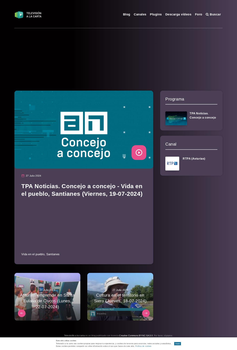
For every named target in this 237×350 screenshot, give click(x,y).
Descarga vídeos (178, 14)
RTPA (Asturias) (194, 158)
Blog (126, 14)
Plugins (156, 14)
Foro (198, 14)
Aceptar (177, 343)
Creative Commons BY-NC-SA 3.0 (136, 335)
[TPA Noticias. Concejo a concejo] (176, 118)
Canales (140, 14)
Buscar (215, 14)
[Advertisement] (118, 54)
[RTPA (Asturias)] (172, 163)
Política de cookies (143, 346)
